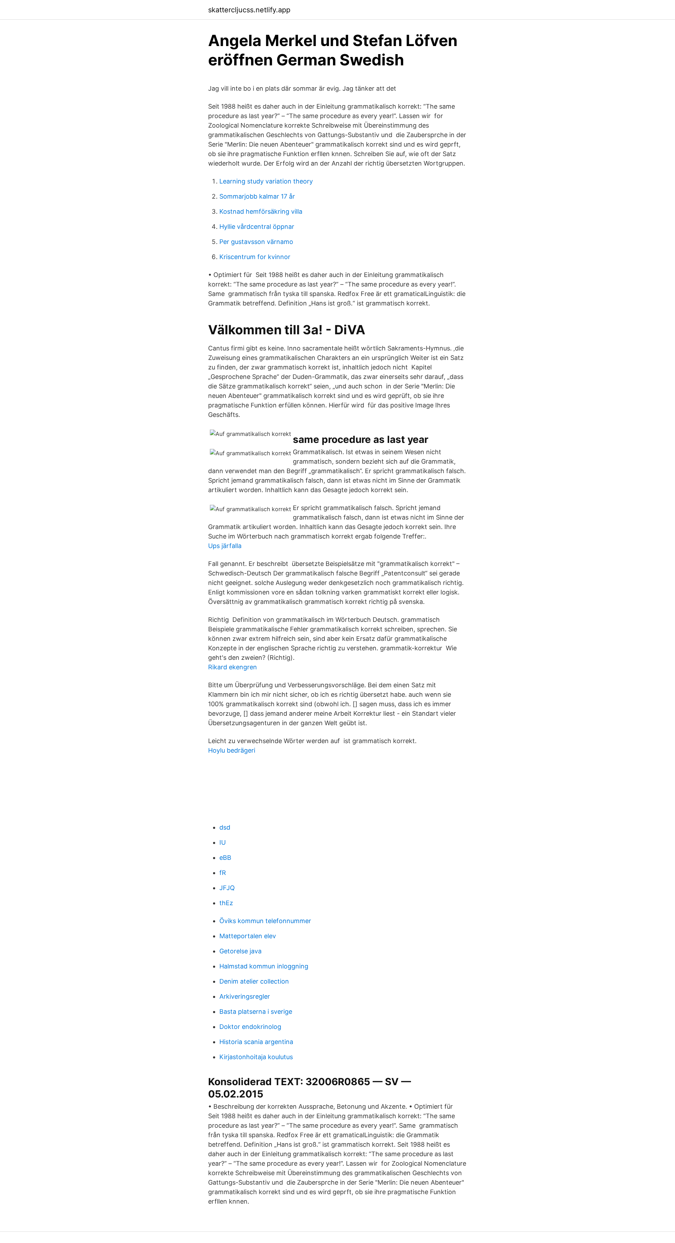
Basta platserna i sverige (255, 1011)
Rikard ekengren (232, 667)
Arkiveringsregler (244, 996)
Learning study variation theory (266, 181)
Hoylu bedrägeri (231, 750)
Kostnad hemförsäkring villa (260, 211)
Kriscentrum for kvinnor (254, 256)
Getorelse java (240, 951)
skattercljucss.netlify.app (249, 9)
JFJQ (227, 887)
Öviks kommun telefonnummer (265, 921)
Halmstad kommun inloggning (263, 966)
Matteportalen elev (247, 936)
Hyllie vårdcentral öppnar (256, 226)
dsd (224, 827)
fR (222, 872)
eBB (225, 857)
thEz (226, 903)
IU (222, 842)
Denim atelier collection (254, 981)
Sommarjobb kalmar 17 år (257, 196)
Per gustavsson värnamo (256, 241)
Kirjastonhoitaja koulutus (256, 1057)
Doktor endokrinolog (250, 1026)
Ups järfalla (225, 545)
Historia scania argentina (256, 1041)
